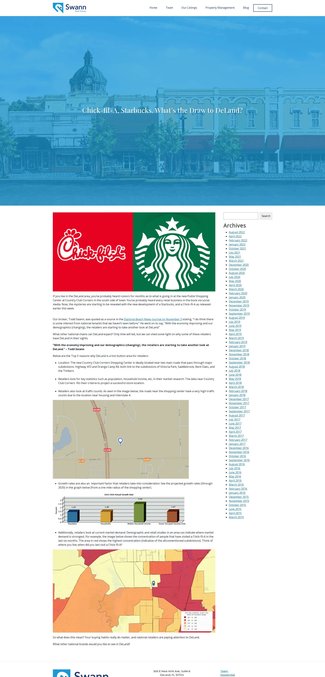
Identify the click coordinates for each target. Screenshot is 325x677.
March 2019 (236, 338)
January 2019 (237, 346)
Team (169, 7)
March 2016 (236, 485)
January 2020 (237, 297)
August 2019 (237, 318)
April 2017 (235, 432)
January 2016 (237, 493)
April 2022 (235, 236)
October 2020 (237, 269)
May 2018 (235, 379)
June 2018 (235, 375)
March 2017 (236, 436)
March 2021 (236, 261)
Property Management (220, 7)
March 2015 (236, 517)
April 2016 (235, 480)
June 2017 (235, 423)
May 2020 (235, 281)
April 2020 (235, 285)
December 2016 (239, 448)
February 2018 (238, 391)
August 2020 (237, 273)
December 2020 (239, 265)
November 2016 (239, 452)
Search (266, 216)
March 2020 (236, 289)
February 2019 (238, 342)
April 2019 (235, 334)
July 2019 (234, 322)
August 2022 (237, 232)
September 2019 (239, 314)
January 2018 (237, 395)
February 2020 (238, 293)
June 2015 (235, 509)
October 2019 (237, 309)
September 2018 (239, 362)
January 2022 (237, 244)
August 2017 (237, 415)
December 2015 (239, 497)
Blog (246, 7)
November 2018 (239, 354)
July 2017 (234, 419)
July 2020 (234, 277)
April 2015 (235, 513)
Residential (227, 674)
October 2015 (237, 505)
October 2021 (237, 248)
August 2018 (237, 366)
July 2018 (234, 371)
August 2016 (237, 464)
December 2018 (239, 350)
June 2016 (235, 472)
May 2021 (235, 257)
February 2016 (238, 489)
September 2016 (239, 460)
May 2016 (235, 476)
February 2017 (238, 440)
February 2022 (238, 240)
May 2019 (235, 330)
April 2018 (235, 383)
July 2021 (234, 252)
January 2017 (237, 444)
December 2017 (239, 399)
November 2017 (239, 403)
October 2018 (237, 358)
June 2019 (235, 326)
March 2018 (236, 387)
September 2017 (239, 411)
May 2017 (235, 428)
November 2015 (239, 501)
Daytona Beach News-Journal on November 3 (153, 319)
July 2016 (234, 468)
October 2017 (237, 407)
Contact (263, 8)
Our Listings (189, 7)
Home (153, 7)
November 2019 (239, 305)
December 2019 (239, 301)
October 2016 (237, 456)
